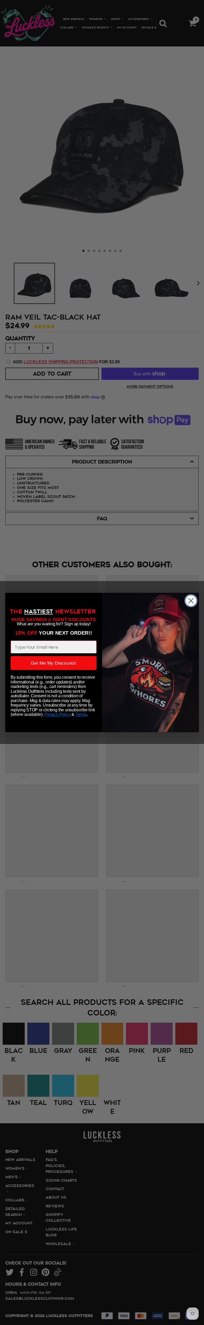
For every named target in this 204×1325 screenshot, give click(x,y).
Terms (81, 714)
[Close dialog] (191, 600)
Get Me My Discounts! (53, 662)
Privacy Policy (57, 714)
